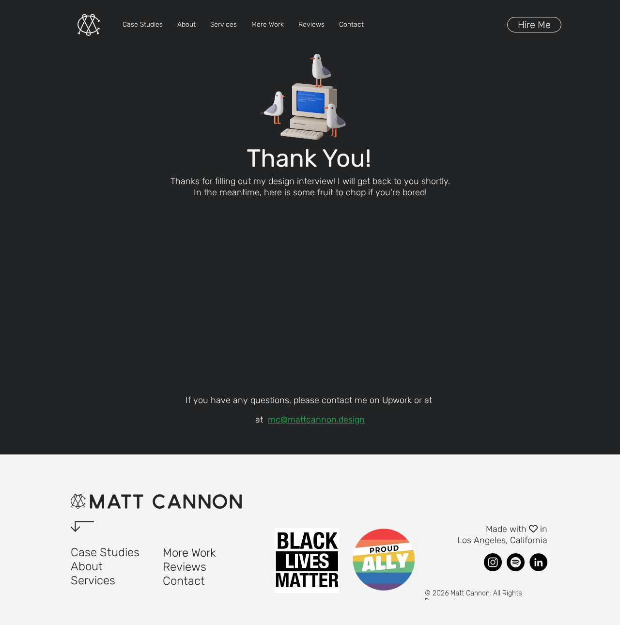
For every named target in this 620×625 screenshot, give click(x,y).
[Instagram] (493, 562)
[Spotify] (516, 562)
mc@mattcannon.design (316, 419)
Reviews (184, 567)
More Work (189, 553)
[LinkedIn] (538, 562)
